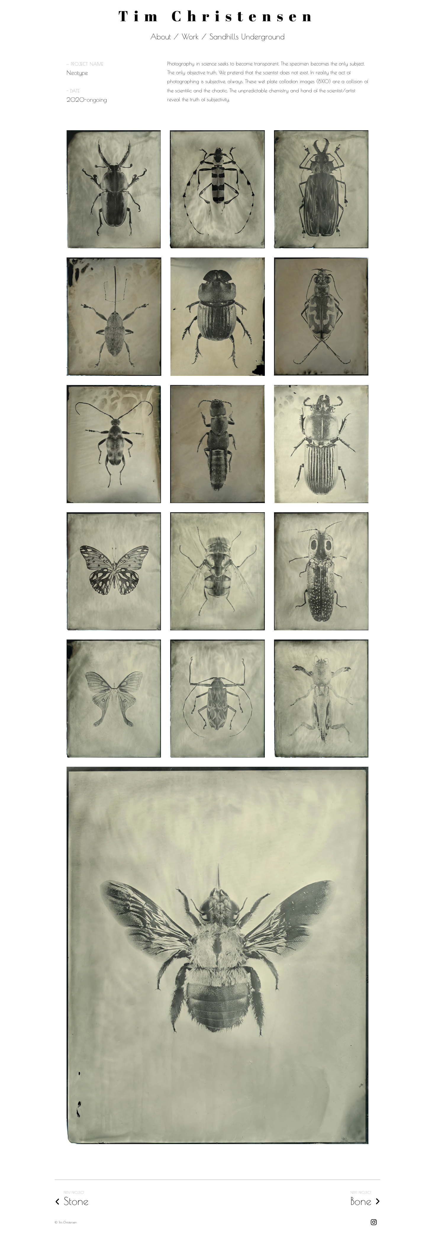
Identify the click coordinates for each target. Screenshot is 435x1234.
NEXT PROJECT (360, 1192)
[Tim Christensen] (217, 17)
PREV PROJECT (74, 1192)
